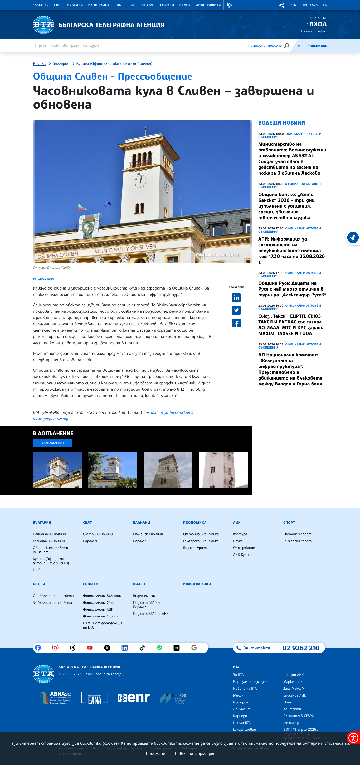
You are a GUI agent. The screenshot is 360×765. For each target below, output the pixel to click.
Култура (240, 534)
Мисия (238, 695)
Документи (242, 709)
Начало (39, 64)
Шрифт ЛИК (293, 675)
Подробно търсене (265, 45)
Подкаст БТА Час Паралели (147, 605)
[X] (109, 648)
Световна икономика (201, 534)
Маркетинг (292, 682)
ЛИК (118, 5)
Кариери (240, 716)
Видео (185, 5)
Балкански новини (148, 534)
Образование (244, 548)
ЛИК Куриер (242, 555)
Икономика (99, 5)
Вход (318, 24)
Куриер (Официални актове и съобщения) (114, 64)
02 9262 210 (301, 648)
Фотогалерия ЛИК (98, 609)
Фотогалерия (53, 443)
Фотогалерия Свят (99, 603)
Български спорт (297, 541)
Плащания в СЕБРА (298, 716)
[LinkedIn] (127, 648)
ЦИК (36, 570)
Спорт (132, 5)
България (40, 5)
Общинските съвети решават (50, 550)
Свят (58, 5)
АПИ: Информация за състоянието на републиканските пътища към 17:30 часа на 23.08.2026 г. (291, 250)
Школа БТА (242, 723)
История (240, 702)
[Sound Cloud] (179, 648)
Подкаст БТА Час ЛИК (151, 614)
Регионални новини (49, 541)
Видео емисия (144, 596)
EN (325, 5)
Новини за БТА (245, 688)
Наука (238, 541)
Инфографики (208, 5)
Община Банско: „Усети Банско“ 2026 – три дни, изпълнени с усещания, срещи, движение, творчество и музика (287, 206)
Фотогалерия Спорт (100, 616)
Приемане (155, 753)
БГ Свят (148, 5)
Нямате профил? (314, 31)
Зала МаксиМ (294, 688)
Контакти (292, 709)
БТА (293, 5)
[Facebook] (40, 648)
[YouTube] (92, 648)
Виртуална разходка (250, 682)
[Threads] (75, 648)
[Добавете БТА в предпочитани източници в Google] (196, 648)
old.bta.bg (291, 723)
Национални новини (49, 534)
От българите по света (53, 596)
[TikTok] (144, 648)
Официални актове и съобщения (289, 135)
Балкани (75, 5)
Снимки (167, 5)
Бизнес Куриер (195, 548)
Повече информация (194, 753)
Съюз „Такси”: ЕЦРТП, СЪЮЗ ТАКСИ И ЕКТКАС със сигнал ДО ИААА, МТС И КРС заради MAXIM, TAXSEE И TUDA (291, 324)
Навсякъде (317, 46)
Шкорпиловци (244, 730)
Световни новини (98, 534)
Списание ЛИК (294, 695)
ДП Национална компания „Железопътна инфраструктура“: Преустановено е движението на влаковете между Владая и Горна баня (290, 369)
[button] (229, 5)
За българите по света (52, 603)
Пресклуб (309, 5)
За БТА (238, 675)
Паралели (90, 541)
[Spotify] (161, 648)
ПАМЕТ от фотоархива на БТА (102, 625)
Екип (287, 702)
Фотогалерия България (102, 596)
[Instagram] (57, 648)
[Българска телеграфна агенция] (43, 674)
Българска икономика (201, 541)
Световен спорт (297, 534)
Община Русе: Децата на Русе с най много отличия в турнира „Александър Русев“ (292, 289)
